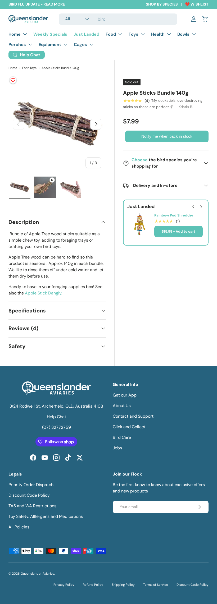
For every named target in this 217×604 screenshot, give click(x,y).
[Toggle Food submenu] (120, 34)
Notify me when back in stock (166, 136)
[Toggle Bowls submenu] (194, 34)
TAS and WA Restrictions (32, 506)
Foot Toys (29, 68)
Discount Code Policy (29, 495)
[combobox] (118, 19)
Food (111, 34)
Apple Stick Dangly (43, 293)
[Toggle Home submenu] (25, 34)
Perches (17, 44)
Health (158, 34)
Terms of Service (155, 585)
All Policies (18, 527)
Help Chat (56, 416)
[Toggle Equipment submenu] (65, 44)
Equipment (50, 44)
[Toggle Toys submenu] (142, 34)
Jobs (117, 448)
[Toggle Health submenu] (169, 34)
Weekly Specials (50, 34)
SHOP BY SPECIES (162, 4)
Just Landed (86, 34)
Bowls (183, 34)
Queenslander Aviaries (37, 573)
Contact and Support (133, 416)
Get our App (125, 395)
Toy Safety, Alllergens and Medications (45, 516)
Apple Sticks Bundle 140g (60, 68)
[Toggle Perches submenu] (30, 44)
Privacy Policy (63, 585)
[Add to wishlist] (13, 80)
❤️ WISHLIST (197, 4)
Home (14, 34)
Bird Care (122, 437)
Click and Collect (129, 427)
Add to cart (185, 231)
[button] (205, 19)
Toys (133, 34)
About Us (122, 405)
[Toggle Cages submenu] (91, 44)
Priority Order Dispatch (30, 484)
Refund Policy (93, 585)
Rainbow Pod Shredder (173, 215)
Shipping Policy (123, 585)
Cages (80, 44)
